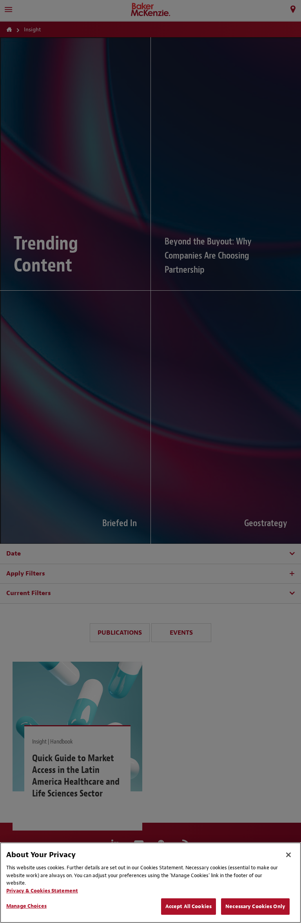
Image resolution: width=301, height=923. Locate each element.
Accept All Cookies (188, 906)
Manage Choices (26, 906)
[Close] (288, 854)
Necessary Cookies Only (255, 906)
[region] (150, 882)
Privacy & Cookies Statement (42, 890)
